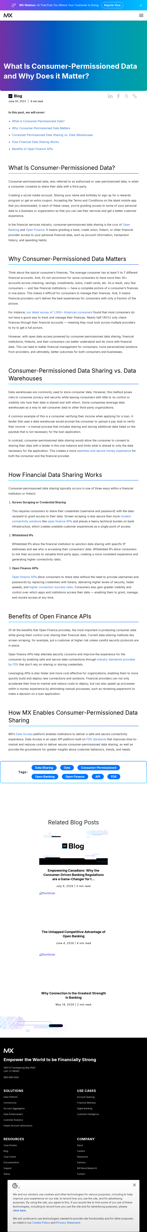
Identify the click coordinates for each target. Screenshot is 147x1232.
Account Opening (85, 1097)
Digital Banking (84, 1108)
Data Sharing (44, 767)
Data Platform (10, 1097)
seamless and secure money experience (104, 451)
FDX (114, 776)
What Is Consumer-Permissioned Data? (38, 121)
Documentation (11, 1162)
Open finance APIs (24, 577)
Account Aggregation (14, 1108)
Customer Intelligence (88, 1114)
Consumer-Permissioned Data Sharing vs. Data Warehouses (52, 135)
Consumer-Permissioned (98, 767)
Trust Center (10, 1157)
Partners (81, 1162)
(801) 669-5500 (11, 1077)
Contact (81, 1174)
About (80, 1145)
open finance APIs (60, 521)
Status (7, 1174)
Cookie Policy (41, 1222)
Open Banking (45, 776)
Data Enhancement (13, 1114)
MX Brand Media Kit (87, 1168)
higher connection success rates (51, 587)
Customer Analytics (13, 1120)
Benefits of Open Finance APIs (32, 149)
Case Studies (10, 1145)
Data (67, 767)
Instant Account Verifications (18, 1126)
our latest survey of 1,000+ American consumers (59, 312)
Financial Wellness (86, 1103)
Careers (81, 1151)
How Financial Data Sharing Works (35, 142)
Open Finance (75, 776)
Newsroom (82, 1157)
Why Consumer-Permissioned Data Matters (41, 128)
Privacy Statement (68, 1222)
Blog (18, 96)
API (97, 776)
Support (7, 1168)
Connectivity (10, 1103)
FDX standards (96, 739)
